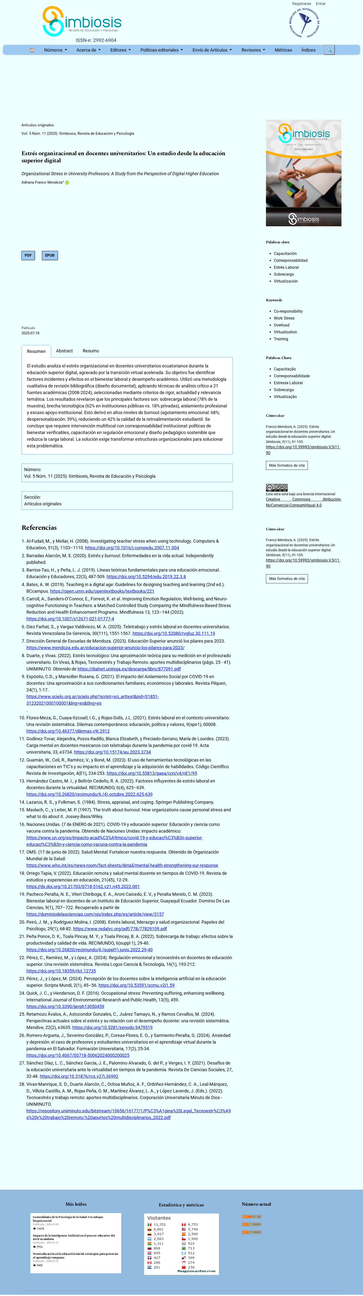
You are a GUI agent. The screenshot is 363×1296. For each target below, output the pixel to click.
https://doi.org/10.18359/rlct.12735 (61, 970)
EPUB (50, 255)
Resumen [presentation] (36, 351)
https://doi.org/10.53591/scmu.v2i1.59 (137, 985)
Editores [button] (118, 50)
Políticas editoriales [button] (160, 50)
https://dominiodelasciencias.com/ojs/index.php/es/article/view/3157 (95, 914)
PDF (28, 255)
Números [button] (53, 50)
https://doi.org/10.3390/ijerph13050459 (65, 1006)
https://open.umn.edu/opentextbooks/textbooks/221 (102, 591)
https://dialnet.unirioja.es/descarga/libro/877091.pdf (129, 668)
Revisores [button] (252, 50)
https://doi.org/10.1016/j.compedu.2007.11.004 (132, 547)
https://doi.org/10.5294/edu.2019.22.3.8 (146, 576)
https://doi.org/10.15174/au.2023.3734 (112, 752)
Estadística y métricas (181, 1205)
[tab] (36, 351)
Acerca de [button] (87, 50)
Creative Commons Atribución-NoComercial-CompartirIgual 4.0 (304, 502)
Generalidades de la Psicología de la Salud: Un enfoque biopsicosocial (68, 1219)
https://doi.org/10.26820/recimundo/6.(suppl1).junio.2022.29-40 (89, 949)
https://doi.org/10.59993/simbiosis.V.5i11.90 (303, 450)
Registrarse (301, 3)
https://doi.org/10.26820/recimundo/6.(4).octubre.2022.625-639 (89, 794)
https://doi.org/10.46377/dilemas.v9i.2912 (68, 731)
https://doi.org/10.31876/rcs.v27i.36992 (79, 1076)
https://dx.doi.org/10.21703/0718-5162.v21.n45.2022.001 (83, 886)
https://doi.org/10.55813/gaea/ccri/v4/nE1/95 (152, 773)
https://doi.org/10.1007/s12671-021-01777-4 (70, 618)
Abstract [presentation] (64, 350)
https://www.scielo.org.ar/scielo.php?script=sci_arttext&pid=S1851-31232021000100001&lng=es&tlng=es (92, 700)
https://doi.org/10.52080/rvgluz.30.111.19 (174, 633)
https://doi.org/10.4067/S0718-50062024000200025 (77, 1055)
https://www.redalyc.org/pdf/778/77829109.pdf (120, 928)
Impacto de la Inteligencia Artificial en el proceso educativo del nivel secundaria (74, 1237)
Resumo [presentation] (91, 350)
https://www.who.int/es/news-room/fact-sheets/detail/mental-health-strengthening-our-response (122, 865)
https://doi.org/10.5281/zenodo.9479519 (112, 1027)
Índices (309, 50)
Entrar (321, 3)
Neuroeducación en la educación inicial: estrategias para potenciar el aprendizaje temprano (75, 1255)
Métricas (283, 50)
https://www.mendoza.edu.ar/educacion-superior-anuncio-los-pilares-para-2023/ (105, 647)
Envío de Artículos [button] (210, 50)
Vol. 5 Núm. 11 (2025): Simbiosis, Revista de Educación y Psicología (77, 133)
